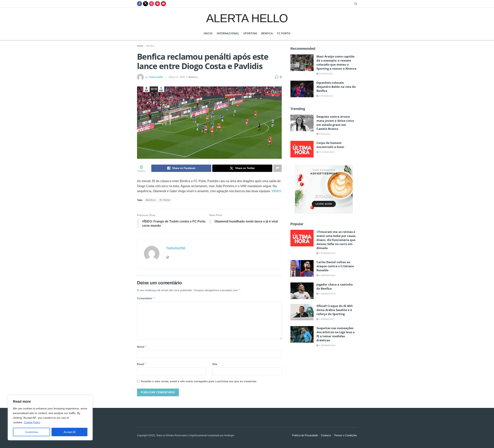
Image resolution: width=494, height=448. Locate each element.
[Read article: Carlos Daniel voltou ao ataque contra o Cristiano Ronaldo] (302, 268)
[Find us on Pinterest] (157, 3)
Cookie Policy (32, 422)
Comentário (146, 298)
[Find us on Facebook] (139, 3)
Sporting (250, 33)
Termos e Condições (345, 435)
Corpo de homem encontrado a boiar (330, 145)
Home (140, 46)
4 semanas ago (327, 253)
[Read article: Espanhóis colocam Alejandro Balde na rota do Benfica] (302, 89)
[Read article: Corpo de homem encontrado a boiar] (302, 149)
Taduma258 (155, 77)
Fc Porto (165, 200)
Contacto (326, 435)
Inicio (208, 33)
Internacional (228, 33)
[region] (50, 417)
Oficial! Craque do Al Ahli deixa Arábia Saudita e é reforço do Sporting (334, 310)
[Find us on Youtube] (163, 3)
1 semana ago (326, 319)
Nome (142, 346)
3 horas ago (325, 74)
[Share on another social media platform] (277, 168)
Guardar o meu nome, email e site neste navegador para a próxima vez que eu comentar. (199, 381)
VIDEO (276, 191)
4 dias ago (324, 134)
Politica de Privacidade (305, 435)
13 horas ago (326, 152)
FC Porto (283, 33)
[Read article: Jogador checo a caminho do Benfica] (302, 290)
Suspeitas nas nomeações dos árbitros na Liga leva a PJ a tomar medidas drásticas (335, 334)
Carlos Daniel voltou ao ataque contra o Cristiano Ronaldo (335, 266)
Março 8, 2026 (177, 77)
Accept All (69, 432)
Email (142, 364)
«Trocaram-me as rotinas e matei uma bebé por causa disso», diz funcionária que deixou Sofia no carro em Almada (335, 240)
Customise (31, 432)
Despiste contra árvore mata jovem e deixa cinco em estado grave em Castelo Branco (335, 123)
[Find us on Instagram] (151, 3)
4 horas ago (325, 96)
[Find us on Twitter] (145, 3)
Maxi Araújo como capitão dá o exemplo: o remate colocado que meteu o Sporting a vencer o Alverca (336, 62)
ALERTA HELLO (247, 18)
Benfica (267, 33)
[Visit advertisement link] (323, 189)
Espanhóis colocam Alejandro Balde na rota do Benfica (336, 87)
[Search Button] (355, 3)
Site (214, 364)
